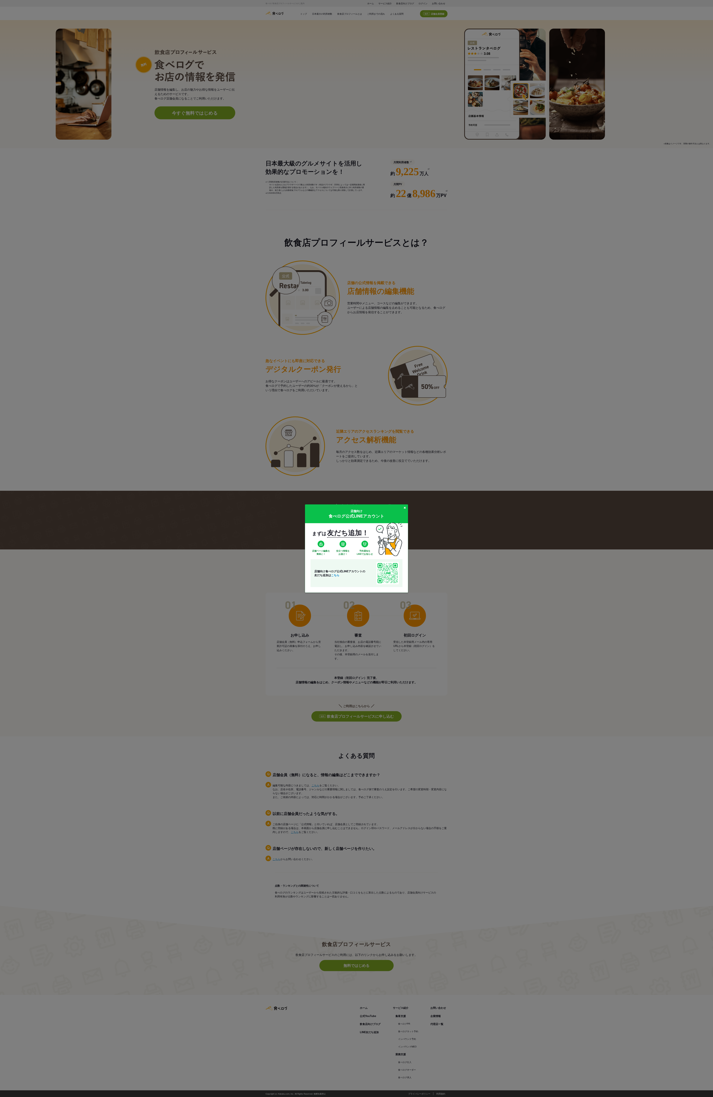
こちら (335, 575)
